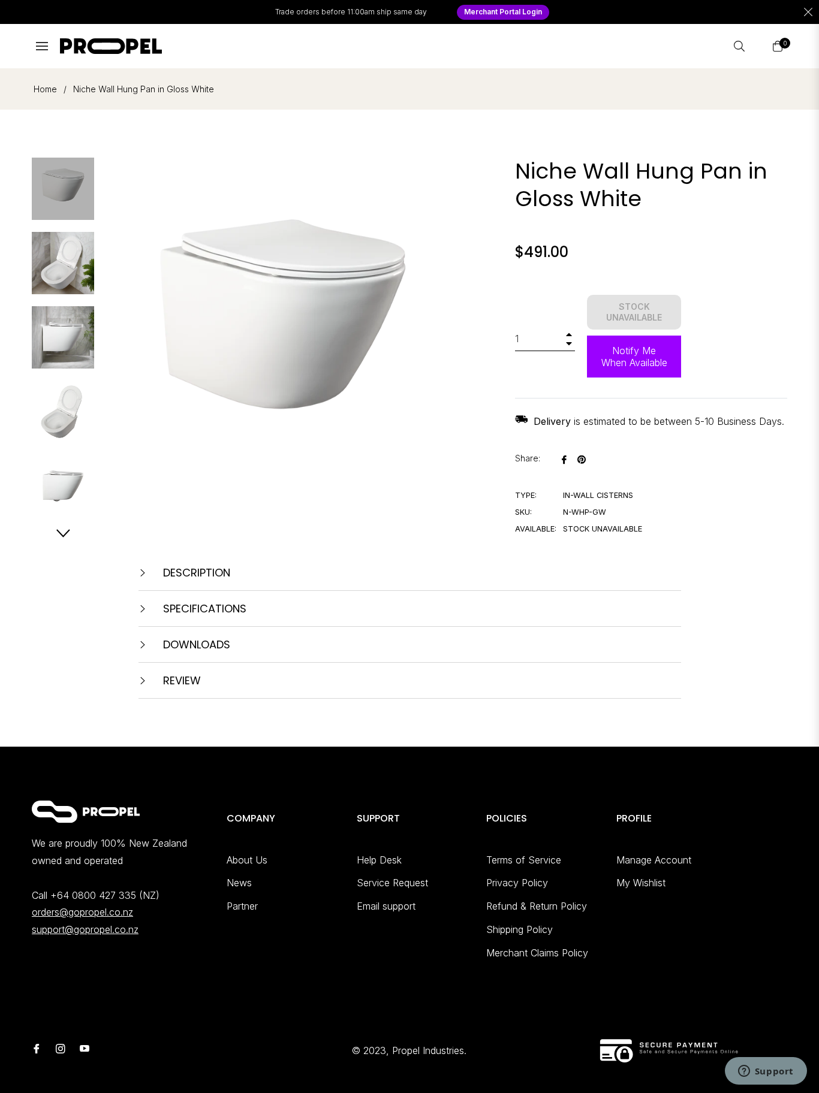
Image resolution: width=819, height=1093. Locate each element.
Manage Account (653, 860)
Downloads (195, 644)
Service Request (392, 883)
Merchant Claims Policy (537, 953)
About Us (247, 860)
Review (180, 680)
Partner (242, 906)
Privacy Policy (517, 883)
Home (45, 89)
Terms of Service (523, 860)
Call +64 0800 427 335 (84, 895)
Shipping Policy (519, 929)
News (239, 883)
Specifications (203, 608)
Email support (386, 906)
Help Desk (379, 860)
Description (195, 572)
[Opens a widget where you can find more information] (765, 1072)
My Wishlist (641, 883)
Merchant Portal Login (503, 11)
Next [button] (63, 533)
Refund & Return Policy (536, 906)
